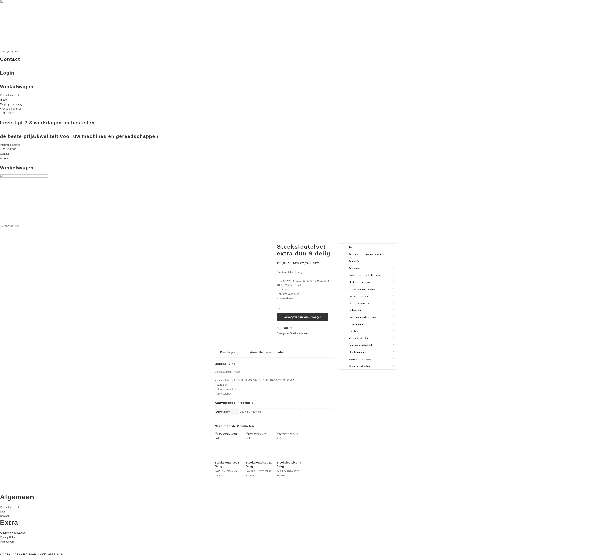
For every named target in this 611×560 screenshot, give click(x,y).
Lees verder (216, 475)
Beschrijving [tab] (229, 352)
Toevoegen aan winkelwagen (302, 317)
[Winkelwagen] (1, 81)
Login (7, 73)
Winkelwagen (17, 86)
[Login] (1, 67)
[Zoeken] (607, 52)
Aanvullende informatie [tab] (267, 352)
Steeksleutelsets (299, 333)
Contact (10, 59)
